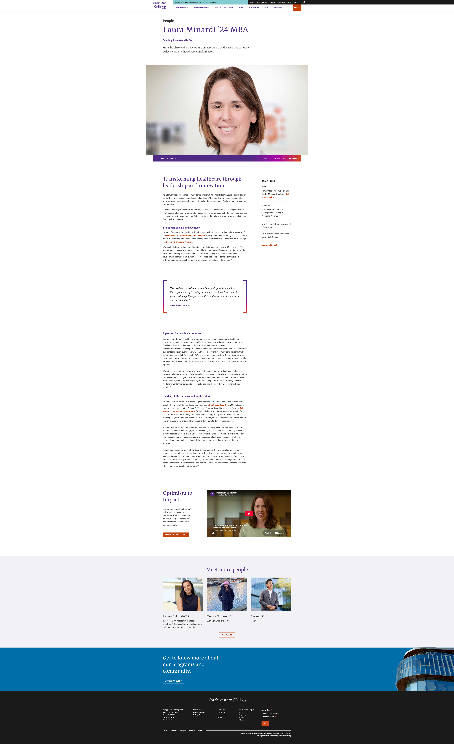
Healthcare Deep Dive (219, 405)
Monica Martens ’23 (219, 616)
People (284, 158)
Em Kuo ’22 (258, 616)
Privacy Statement (263, 736)
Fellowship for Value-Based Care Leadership (186, 235)
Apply (296, 8)
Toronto (241, 717)
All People (227, 635)
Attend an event (173, 681)
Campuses (221, 710)
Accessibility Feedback (277, 736)
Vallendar (242, 720)
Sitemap (288, 736)
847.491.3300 (167, 720)
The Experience (181, 7)
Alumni (264, 2)
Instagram (183, 730)
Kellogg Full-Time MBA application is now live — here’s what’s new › (196, 2)
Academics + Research (258, 7)
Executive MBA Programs (183, 411)
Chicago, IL (221, 712)
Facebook (174, 730)
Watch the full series (176, 535)
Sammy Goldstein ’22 (176, 616)
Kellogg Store (197, 715)
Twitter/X (192, 730)
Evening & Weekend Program (179, 242)
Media (289, 2)
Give (265, 723)
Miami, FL (221, 717)
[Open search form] (304, 2)
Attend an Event (268, 717)
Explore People (170, 158)
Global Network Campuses (247, 710)
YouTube (200, 730)
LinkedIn (165, 730)
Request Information (269, 713)
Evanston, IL (222, 715)
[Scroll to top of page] (294, 732)
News (240, 7)
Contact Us (196, 710)
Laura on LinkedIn (270, 245)
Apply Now (266, 710)
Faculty (252, 2)
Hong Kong (242, 715)
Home (266, 158)
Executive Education (224, 7)
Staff (258, 2)
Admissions (279, 7)
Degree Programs (201, 7)
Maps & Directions (199, 712)
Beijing (241, 712)
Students (296, 2)
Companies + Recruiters (277, 2)
